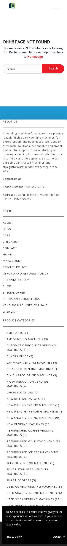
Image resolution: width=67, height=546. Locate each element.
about (8, 222)
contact (10, 248)
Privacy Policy (15, 267)
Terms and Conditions (21, 299)
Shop (7, 286)
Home (7, 254)
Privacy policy (14, 536)
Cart (6, 235)
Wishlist (10, 311)
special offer (14, 292)
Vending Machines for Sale (25, 305)
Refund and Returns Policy (25, 273)
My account (12, 261)
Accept (57, 536)
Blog (7, 229)
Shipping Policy (16, 280)
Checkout (11, 241)
